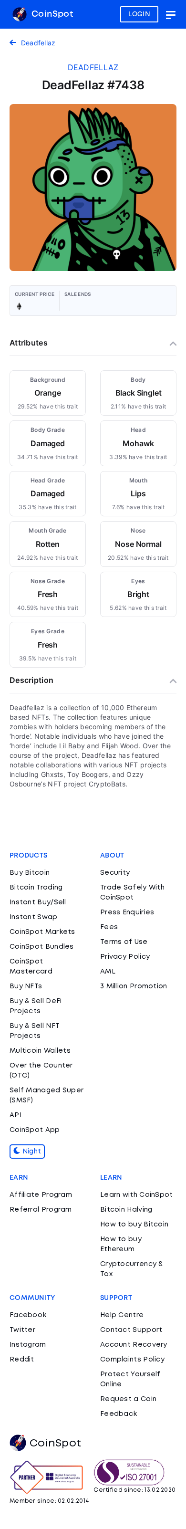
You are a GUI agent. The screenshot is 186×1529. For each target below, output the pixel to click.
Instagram (28, 1345)
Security (115, 873)
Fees (109, 927)
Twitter (22, 1330)
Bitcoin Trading (36, 887)
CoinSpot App (35, 1130)
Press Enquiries (127, 912)
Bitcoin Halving (126, 1210)
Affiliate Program (41, 1195)
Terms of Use (124, 942)
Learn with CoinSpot (136, 1195)
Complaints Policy (132, 1359)
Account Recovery (133, 1345)
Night (30, 1151)
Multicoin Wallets (40, 1051)
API (15, 1115)
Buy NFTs (26, 986)
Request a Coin (128, 1399)
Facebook (28, 1315)
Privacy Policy (125, 957)
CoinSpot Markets (42, 932)
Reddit (22, 1359)
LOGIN (139, 14)
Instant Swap (34, 917)
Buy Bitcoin (30, 873)
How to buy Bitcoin (134, 1224)
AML (107, 971)
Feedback (118, 1414)
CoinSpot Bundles (42, 947)
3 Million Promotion (133, 986)
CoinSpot (51, 14)
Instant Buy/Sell (38, 902)
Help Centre (122, 1315)
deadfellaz (93, 67)
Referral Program (41, 1210)
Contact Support (131, 1330)
